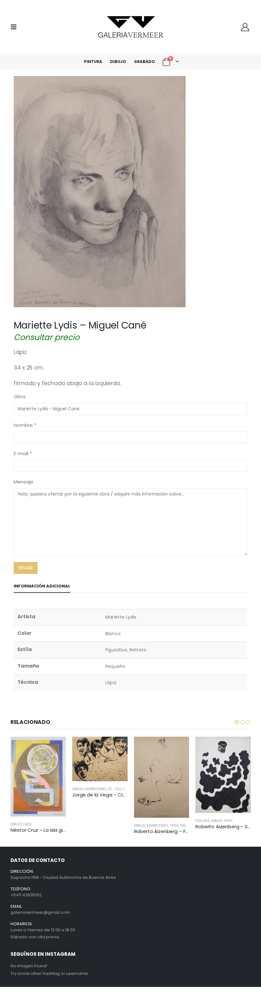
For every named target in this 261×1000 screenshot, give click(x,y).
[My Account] (244, 27)
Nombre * (25, 425)
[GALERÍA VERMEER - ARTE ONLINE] (130, 27)
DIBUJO (118, 61)
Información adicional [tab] (42, 586)
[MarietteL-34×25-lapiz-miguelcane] (130, 191)
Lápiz (27, 824)
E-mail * (23, 453)
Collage (202, 820)
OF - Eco (115, 789)
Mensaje (23, 481)
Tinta (174, 825)
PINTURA (93, 61)
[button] (237, 722)
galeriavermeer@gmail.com (40, 912)
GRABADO (144, 61)
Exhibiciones (95, 789)
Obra (19, 396)
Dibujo (16, 824)
